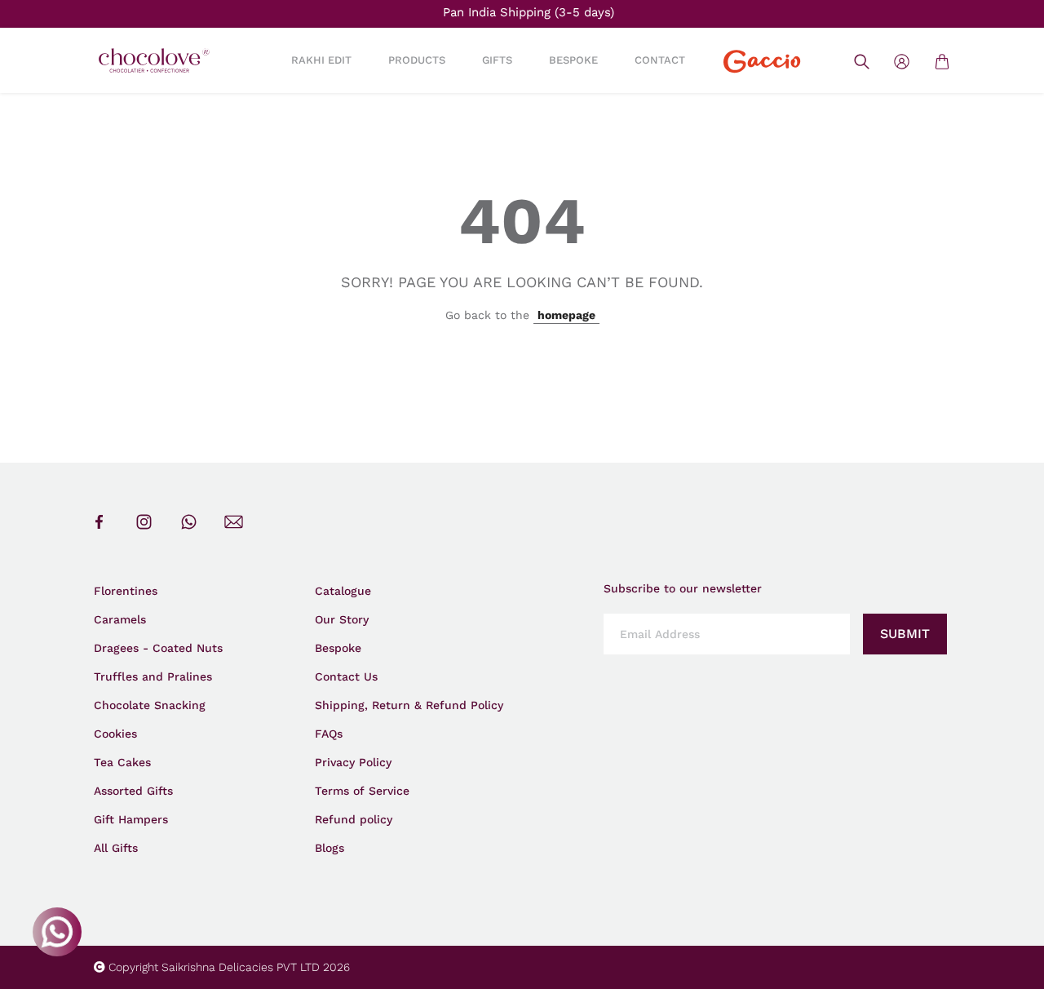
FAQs (329, 733)
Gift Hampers (131, 819)
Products (416, 60)
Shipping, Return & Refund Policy (409, 705)
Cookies (115, 733)
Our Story (342, 619)
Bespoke (338, 647)
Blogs (329, 847)
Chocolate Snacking (150, 705)
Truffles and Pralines (153, 676)
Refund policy (353, 819)
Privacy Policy (353, 762)
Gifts (497, 60)
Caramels (120, 619)
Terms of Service (362, 790)
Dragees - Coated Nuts (158, 647)
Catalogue (343, 590)
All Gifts (116, 847)
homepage (566, 315)
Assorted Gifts (133, 790)
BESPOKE (573, 60)
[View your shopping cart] (941, 61)
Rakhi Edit (321, 60)
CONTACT (660, 60)
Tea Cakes (122, 762)
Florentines (125, 590)
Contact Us (346, 676)
